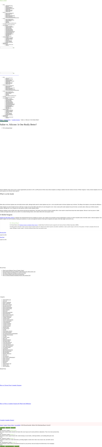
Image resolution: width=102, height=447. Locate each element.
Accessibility (17, 425)
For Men (4, 23)
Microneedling (8, 34)
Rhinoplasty (5, 361)
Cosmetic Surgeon (9, 38)
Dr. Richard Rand (8, 128)
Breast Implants (9, 86)
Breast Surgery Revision (10, 89)
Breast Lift (8, 14)
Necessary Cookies (5, 430)
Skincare (7, 35)
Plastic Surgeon (9, 40)
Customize (3, 427)
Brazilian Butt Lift (9, 79)
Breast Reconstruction (10, 15)
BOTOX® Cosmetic (9, 26)
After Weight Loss (9, 5)
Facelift (7, 21)
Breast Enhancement (7, 308)
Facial (4, 18)
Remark (12, 434)
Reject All (8, 427)
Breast (4, 12)
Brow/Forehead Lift (9, 19)
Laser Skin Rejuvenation (10, 31)
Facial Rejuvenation (7, 332)
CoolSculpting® (9, 7)
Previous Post (3, 232)
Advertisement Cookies (6, 442)
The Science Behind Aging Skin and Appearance (13, 274)
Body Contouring (6, 303)
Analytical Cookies (5, 438)
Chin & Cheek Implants (10, 92)
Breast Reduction (9, 16)
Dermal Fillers (6, 327)
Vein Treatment (8, 108)
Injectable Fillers (9, 29)
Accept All (13, 427)
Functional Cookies (5, 434)
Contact (7, 45)
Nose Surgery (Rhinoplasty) (11, 95)
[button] (14, 70)
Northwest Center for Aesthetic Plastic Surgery (28, 224)
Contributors (5, 115)
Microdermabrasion (9, 33)
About (1, 425)
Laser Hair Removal (9, 102)
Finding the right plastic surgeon (7, 217)
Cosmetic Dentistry (9, 37)
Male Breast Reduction (10, 24)
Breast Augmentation (10, 13)
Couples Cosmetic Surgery (7, 420)
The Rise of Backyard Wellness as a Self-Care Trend (14, 273)
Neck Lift (7, 22)
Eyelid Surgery (8, 20)
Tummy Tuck (8, 11)
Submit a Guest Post (9, 44)
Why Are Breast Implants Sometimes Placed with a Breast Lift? (17, 275)
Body (4, 4)
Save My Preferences (9, 446)
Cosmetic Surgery (9, 39)
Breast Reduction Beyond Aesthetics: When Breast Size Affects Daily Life (19, 271)
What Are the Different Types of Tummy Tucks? (13, 270)
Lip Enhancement (9, 105)
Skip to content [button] (3, 0)
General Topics (6, 36)
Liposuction (8, 9)
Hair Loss (7, 112)
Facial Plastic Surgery (7, 331)
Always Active (13, 430)
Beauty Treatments (7, 302)
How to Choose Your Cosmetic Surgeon (10, 385)
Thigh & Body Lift (9, 10)
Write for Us (5, 43)
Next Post (2, 237)
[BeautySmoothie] (14, 59)
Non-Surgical (5, 25)
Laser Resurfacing (9, 30)
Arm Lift (7, 6)
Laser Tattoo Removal (10, 32)
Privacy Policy (11, 425)
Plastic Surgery (9, 41)
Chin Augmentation (7, 321)
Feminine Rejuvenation (10, 8)
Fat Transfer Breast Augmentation (12, 17)
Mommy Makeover (9, 82)
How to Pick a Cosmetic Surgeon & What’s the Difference (15, 403)
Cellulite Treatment (10, 99)
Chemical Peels (8, 27)
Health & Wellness (9, 42)
